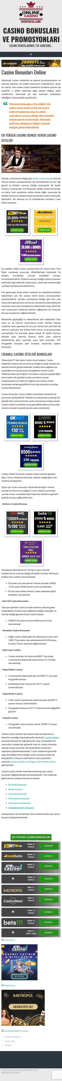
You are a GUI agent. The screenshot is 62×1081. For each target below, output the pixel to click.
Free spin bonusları (17, 793)
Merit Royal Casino (46, 761)
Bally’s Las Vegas (27, 761)
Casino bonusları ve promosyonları (31, 34)
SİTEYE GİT (49, 846)
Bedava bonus (15, 789)
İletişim (8, 1045)
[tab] (31, 846)
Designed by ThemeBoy (11, 1073)
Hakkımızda (10, 1041)
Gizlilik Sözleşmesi (13, 1037)
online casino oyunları (43, 178)
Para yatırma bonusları (19, 803)
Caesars (14, 761)
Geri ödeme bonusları (19, 798)
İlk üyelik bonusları (17, 784)
